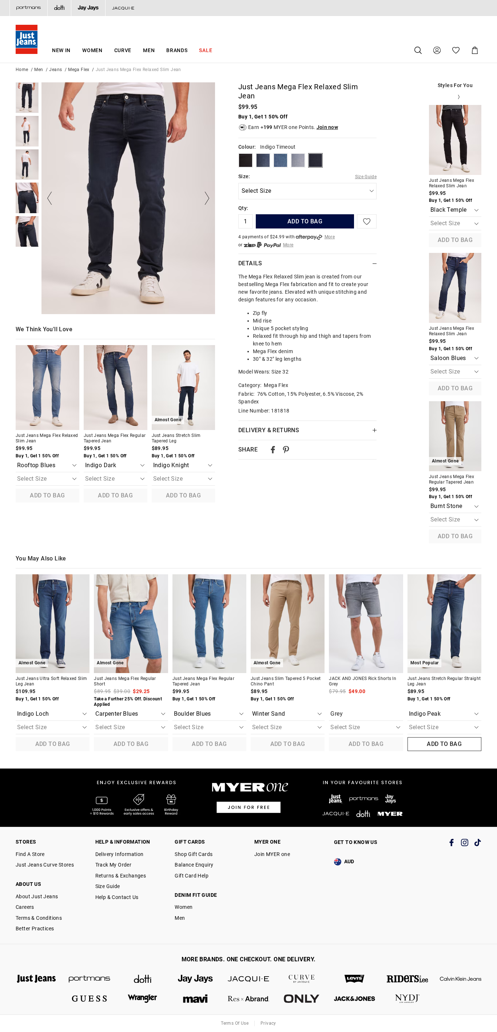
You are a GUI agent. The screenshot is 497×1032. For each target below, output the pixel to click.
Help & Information (122, 842)
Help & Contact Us (117, 897)
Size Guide (366, 176)
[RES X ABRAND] (248, 998)
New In (61, 50)
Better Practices (35, 928)
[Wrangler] (142, 998)
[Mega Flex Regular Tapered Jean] (115, 387)
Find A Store (30, 854)
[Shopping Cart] (474, 50)
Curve (123, 50)
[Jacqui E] (123, 8)
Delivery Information (119, 854)
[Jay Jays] (88, 8)
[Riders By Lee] (407, 979)
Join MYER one (272, 854)
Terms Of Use (235, 1023)
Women (92, 50)
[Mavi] (195, 998)
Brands (176, 50)
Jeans (55, 69)
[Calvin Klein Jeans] (460, 979)
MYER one (267, 842)
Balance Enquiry (194, 865)
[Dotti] (142, 979)
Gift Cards (190, 842)
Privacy (268, 1023)
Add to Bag (47, 495)
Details (250, 263)
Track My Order (113, 865)
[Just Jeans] (36, 979)
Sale (205, 50)
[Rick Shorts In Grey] (366, 623)
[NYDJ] (407, 998)
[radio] (245, 160)
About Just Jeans (37, 896)
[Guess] (89, 998)
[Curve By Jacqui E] (301, 979)
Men (149, 50)
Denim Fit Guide (196, 895)
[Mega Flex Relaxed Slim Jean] (47, 387)
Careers (25, 907)
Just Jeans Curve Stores (45, 865)
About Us (28, 884)
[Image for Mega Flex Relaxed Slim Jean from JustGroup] (27, 97)
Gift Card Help (191, 876)
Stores (26, 842)
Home (22, 69)
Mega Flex (79, 69)
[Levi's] (354, 979)
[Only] (301, 998)
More (330, 236)
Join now (327, 127)
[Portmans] (28, 8)
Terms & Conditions (39, 918)
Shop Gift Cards (193, 854)
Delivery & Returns (268, 430)
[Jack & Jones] (354, 998)
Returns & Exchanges (120, 876)
